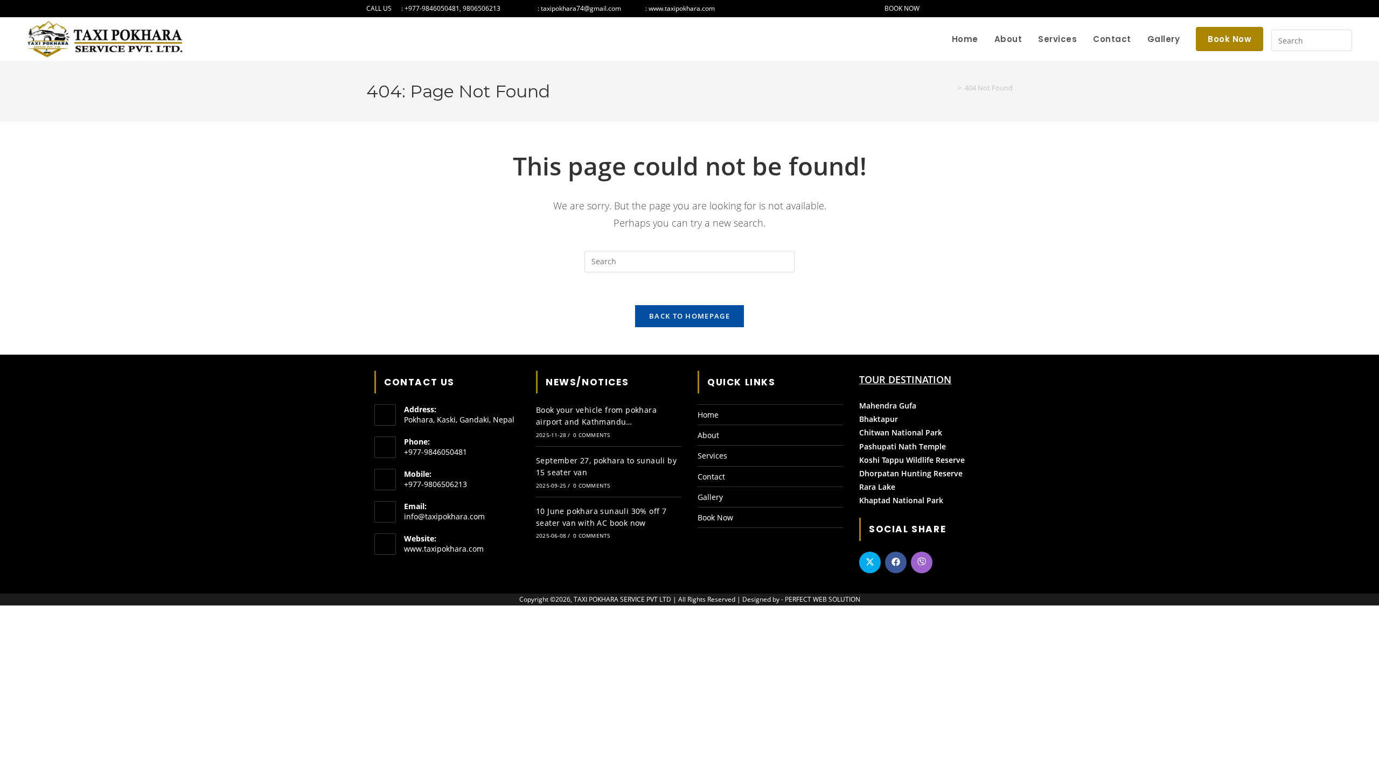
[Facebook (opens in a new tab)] (975, 8)
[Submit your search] (1341, 39)
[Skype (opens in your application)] (1008, 8)
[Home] (952, 88)
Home (708, 415)
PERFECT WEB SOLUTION (822, 599)
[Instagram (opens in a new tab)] (987, 8)
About (708, 435)
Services (712, 455)
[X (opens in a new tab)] (964, 8)
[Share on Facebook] (896, 562)
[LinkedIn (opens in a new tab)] (998, 8)
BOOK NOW (901, 8)
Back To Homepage (689, 316)
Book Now (715, 517)
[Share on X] (870, 562)
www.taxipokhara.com (444, 549)
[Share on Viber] (921, 562)
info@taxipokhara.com (444, 516)
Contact (711, 476)
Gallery (710, 497)
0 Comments (591, 435)
